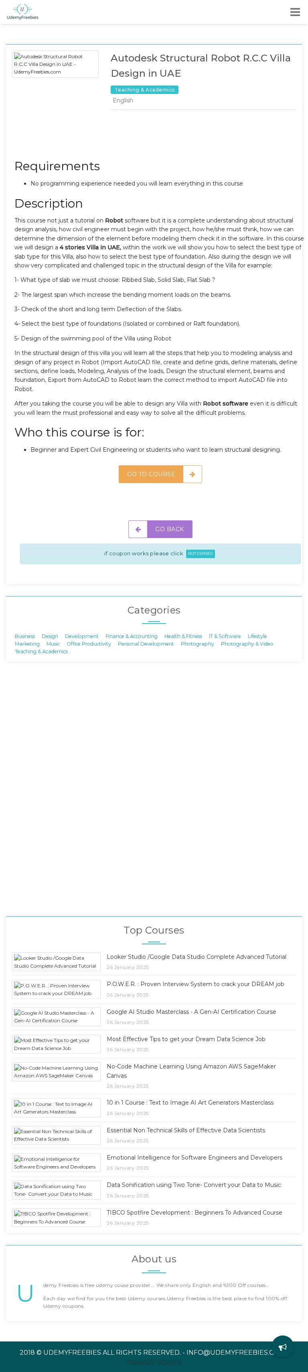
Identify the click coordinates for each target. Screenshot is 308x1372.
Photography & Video (247, 644)
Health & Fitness (183, 636)
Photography (197, 644)
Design (50, 636)
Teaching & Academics (41, 651)
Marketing (27, 644)
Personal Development (146, 644)
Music (53, 644)
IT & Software (225, 636)
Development (82, 636)
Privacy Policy (154, 1363)
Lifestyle (257, 636)
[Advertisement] (160, 136)
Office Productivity (89, 644)
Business (25, 636)
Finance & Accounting (131, 636)
